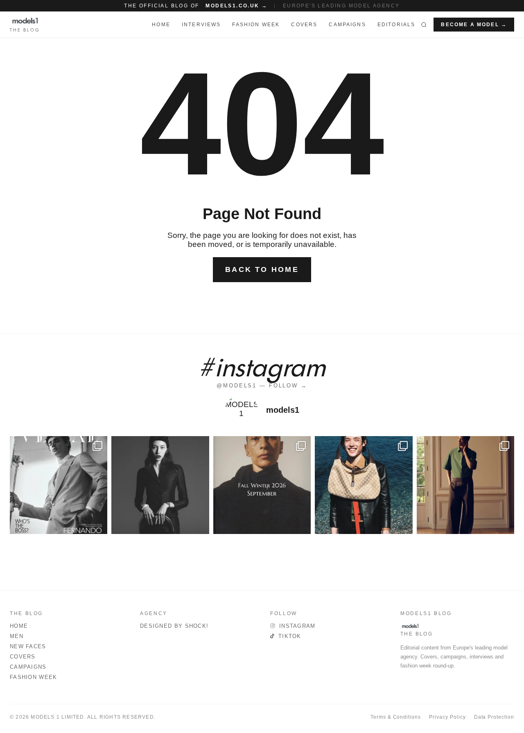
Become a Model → (474, 24)
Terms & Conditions (395, 717)
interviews (201, 24)
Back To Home (262, 269)
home (161, 24)
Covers (304, 24)
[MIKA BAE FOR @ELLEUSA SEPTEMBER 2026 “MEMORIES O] (160, 485)
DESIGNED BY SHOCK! (174, 626)
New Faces (28, 646)
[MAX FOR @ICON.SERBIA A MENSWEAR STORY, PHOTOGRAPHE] (363, 485)
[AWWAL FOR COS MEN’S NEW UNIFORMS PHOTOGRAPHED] (465, 485)
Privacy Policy (447, 717)
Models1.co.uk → (236, 6)
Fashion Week (33, 677)
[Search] (424, 24)
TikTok (289, 636)
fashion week (256, 24)
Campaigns (347, 24)
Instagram (297, 626)
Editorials (396, 24)
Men (16, 636)
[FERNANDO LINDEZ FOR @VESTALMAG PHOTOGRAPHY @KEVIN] (58, 485)
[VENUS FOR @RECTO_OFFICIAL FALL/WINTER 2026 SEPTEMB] (262, 485)
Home (19, 626)
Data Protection (494, 717)
